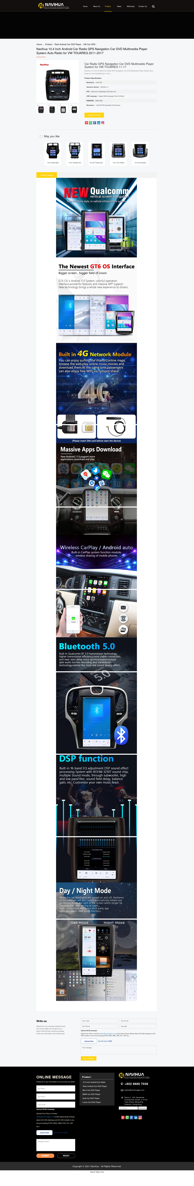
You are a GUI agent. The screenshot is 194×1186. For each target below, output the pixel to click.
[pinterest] (86, 122)
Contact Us (143, 6)
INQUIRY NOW (94, 115)
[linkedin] (98, 122)
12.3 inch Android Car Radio (94, 1082)
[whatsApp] (90, 122)
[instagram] (102, 122)
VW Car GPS (89, 44)
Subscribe (142, 1108)
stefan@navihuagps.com (107, 1034)
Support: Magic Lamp (97, 1172)
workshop (130, 6)
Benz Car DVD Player (91, 1090)
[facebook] (94, 122)
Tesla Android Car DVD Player (67, 44)
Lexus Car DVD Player (92, 1102)
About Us (96, 6)
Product (108, 6)
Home (85, 6)
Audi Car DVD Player (91, 1098)
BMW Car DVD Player (91, 1094)
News (119, 6)
